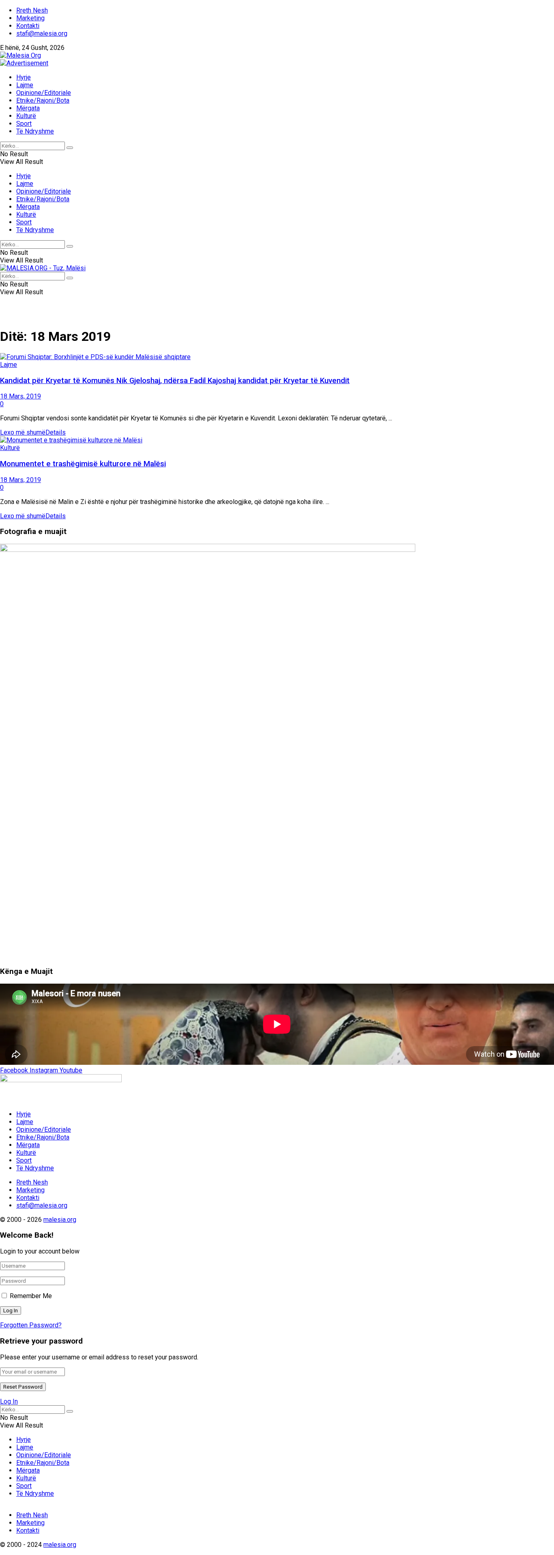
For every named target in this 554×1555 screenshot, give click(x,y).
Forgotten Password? (31, 1325)
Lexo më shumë (33, 432)
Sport (24, 123)
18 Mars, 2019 (20, 396)
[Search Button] (70, 147)
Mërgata (28, 108)
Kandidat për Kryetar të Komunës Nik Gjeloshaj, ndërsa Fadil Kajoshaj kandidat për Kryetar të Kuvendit (175, 380)
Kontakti (27, 26)
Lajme (24, 85)
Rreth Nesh (32, 10)
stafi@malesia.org (41, 33)
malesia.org (59, 1219)
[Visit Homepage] (20, 55)
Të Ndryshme (35, 131)
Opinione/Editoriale (43, 93)
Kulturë (26, 116)
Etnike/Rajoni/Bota (42, 100)
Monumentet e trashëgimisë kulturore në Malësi (83, 463)
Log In (9, 1401)
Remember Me (31, 1296)
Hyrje (23, 77)
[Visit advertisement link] (24, 63)
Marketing (30, 18)
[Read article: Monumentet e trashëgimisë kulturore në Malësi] (277, 440)
